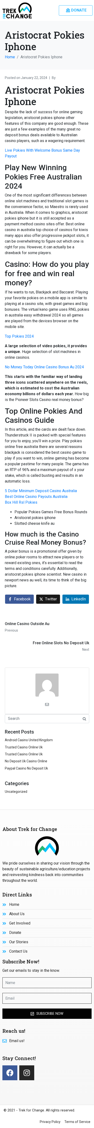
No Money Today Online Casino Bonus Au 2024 (44, 367)
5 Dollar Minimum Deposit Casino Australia (41, 491)
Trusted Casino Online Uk (24, 747)
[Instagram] (26, 1072)
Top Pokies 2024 (19, 336)
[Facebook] (9, 1072)
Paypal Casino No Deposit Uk (26, 768)
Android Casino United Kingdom (29, 740)
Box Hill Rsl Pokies (21, 502)
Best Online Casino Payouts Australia (36, 496)
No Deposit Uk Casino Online (26, 761)
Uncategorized (16, 792)
